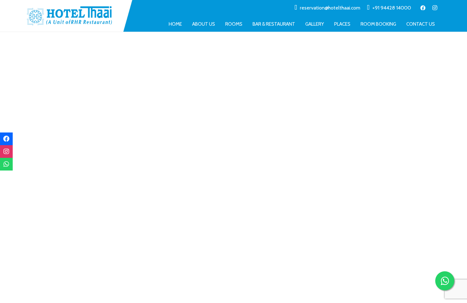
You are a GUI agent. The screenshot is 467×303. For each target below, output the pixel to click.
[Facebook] (423, 8)
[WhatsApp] (6, 164)
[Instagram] (435, 8)
